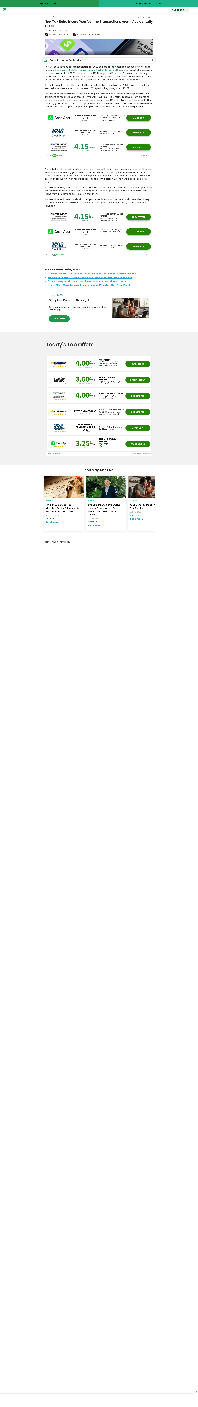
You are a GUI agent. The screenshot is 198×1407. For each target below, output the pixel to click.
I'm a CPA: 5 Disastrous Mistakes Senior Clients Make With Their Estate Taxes (63, 508)
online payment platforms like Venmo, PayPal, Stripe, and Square (89, 70)
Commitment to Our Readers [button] (66, 60)
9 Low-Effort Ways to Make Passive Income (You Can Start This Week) (89, 285)
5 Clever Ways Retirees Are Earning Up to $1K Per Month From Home (87, 281)
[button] (193, 10)
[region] (99, 1400)
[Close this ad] (196, 1392)
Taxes (55, 17)
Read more (52, 522)
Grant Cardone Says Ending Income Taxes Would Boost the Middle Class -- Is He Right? (104, 509)
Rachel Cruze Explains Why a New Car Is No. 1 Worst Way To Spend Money (90, 277)
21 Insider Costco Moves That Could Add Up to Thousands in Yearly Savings (92, 273)
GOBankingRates (87, 9)
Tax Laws (48, 17)
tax (135, 73)
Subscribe (178, 9)
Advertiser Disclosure (145, 17)
